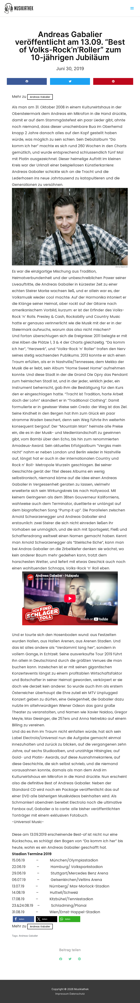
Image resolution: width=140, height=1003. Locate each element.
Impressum (62, 993)
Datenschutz (77, 993)
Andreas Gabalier (40, 97)
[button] (27, 81)
